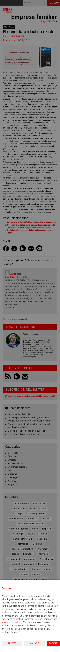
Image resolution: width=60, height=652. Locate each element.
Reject (12, 643)
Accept (53, 643)
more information (11, 622)
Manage (34, 643)
